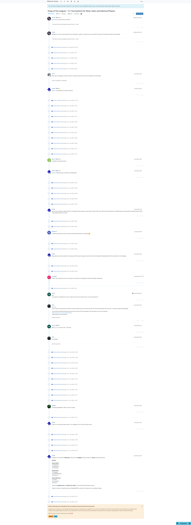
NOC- (53, 305)
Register (51, 516)
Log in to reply (140, 13)
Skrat (53, 73)
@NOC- (58, 325)
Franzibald (54, 276)
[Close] (142, 506)
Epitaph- (54, 405)
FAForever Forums (52, 1)
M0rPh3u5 (54, 231)
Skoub (53, 159)
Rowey (53, 17)
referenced (59, 47)
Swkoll (54, 47)
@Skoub (58, 170)
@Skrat (58, 88)
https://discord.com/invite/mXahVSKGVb (62, 312)
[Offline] (49, 18)
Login (55, 516)
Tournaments (51, 13)
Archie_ (54, 100)
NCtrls (53, 293)
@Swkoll (59, 17)
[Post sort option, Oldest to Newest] (133, 14)
